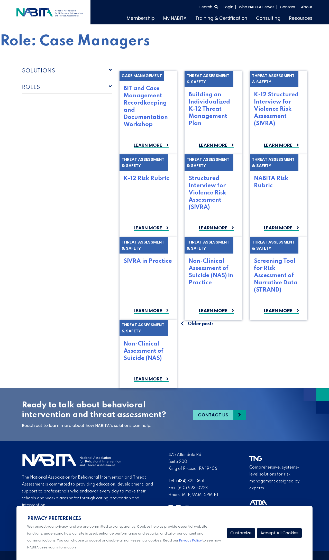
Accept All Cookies (279, 533)
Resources (301, 18)
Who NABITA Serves (257, 7)
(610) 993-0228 (193, 488)
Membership (140, 18)
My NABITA (175, 18)
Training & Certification (221, 18)
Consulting (268, 18)
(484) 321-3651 (190, 481)
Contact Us (213, 415)
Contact (288, 7)
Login (228, 7)
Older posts (201, 324)
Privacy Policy (190, 540)
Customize (241, 533)
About (307, 7)
